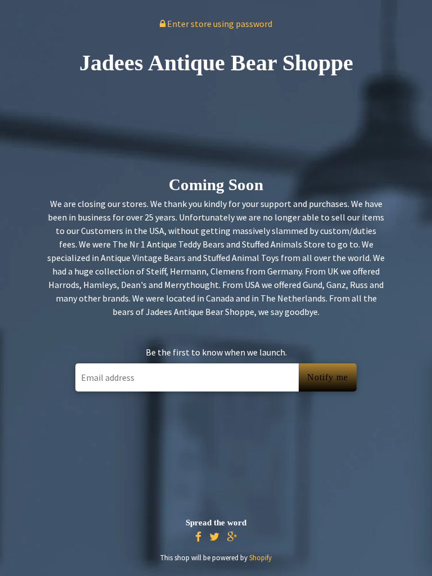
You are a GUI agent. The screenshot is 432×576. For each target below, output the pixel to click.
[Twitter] (214, 537)
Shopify (260, 557)
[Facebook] (198, 537)
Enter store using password (218, 23)
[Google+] (232, 537)
